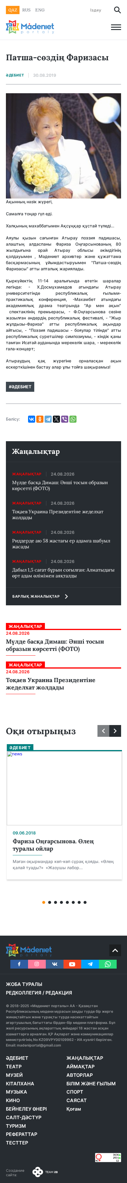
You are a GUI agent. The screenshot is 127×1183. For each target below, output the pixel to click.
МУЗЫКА (16, 1092)
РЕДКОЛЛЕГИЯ (23, 993)
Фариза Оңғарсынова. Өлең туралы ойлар (53, 844)
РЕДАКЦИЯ (58, 993)
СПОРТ (74, 1092)
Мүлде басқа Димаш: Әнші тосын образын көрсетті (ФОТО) (60, 485)
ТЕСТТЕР (17, 1143)
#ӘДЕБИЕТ (20, 386)
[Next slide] (115, 731)
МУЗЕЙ (14, 1075)
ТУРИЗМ (16, 1126)
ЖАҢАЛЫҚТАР (84, 1058)
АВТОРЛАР (79, 1075)
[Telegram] (48, 419)
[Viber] (64, 419)
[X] (56, 419)
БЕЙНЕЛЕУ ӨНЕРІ (26, 1109)
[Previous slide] (103, 731)
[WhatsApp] (72, 419)
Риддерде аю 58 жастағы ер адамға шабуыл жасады (61, 543)
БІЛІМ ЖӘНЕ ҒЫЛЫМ (91, 1084)
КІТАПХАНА (20, 1084)
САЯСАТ (76, 1100)
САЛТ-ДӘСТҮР (23, 1117)
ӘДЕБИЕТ (17, 1058)
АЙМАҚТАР (80, 1066)
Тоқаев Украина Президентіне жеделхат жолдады (57, 514)
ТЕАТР (14, 1066)
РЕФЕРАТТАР (21, 1134)
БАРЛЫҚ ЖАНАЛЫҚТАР (36, 596)
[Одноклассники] (39, 419)
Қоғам (73, 1109)
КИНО (13, 1100)
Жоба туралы (24, 984)
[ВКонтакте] (31, 419)
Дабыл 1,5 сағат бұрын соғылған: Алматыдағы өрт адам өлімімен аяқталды (63, 573)
